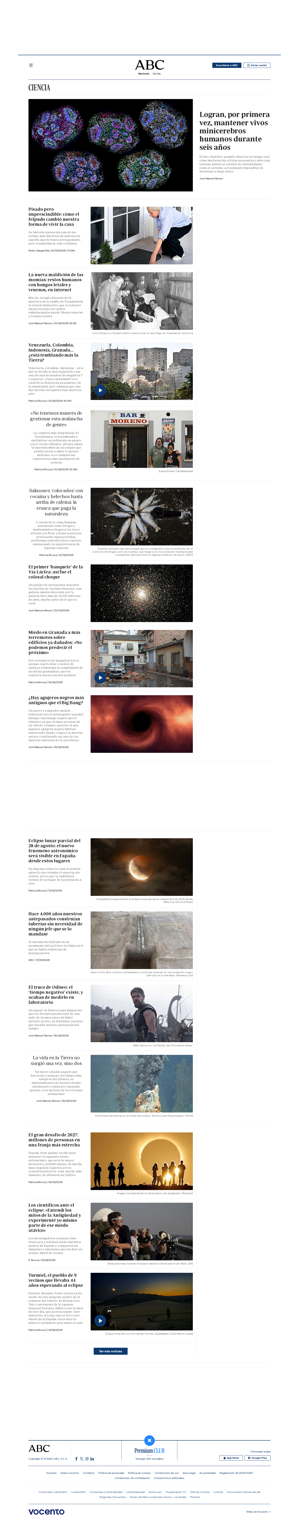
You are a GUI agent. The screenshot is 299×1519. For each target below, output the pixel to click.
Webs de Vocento (257, 1511)
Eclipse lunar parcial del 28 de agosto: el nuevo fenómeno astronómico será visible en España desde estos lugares (54, 851)
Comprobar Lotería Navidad (106, 1492)
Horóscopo (155, 1492)
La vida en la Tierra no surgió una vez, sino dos (56, 1060)
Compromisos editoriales (169, 1478)
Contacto (89, 1473)
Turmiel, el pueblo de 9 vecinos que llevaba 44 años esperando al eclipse (55, 1280)
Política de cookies (139, 1473)
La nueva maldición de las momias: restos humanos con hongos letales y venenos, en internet (55, 282)
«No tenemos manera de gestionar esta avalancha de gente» (56, 419)
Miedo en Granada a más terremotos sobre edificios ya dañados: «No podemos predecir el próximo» (55, 642)
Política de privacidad (111, 1473)
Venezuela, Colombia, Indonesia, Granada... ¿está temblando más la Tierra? (53, 352)
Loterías (218, 1492)
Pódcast (195, 1497)
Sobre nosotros (70, 1473)
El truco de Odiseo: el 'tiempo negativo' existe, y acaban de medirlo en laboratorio (55, 994)
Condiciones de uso (167, 1473)
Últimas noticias (200, 1492)
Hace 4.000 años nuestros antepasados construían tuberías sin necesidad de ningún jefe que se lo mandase (55, 924)
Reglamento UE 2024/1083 (236, 1473)
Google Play (259, 1458)
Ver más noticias (110, 1351)
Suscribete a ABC (227, 65)
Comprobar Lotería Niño (53, 1492)
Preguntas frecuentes (112, 1497)
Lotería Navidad (135, 1492)
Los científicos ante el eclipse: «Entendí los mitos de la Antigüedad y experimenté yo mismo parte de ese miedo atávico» (54, 1217)
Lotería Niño (78, 1492)
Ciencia (39, 87)
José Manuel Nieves (211, 178)
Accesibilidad (207, 1473)
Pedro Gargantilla (39, 250)
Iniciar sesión (259, 65)
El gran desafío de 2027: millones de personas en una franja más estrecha (54, 1140)
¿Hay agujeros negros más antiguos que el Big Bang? (56, 700)
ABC (31, 960)
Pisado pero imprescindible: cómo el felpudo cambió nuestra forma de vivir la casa (53, 216)
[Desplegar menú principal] (31, 65)
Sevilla (156, 73)
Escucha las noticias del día (243, 1492)
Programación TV (176, 1492)
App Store (233, 1458)
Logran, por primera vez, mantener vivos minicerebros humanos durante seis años (234, 131)
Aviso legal (189, 1473)
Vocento (51, 1473)
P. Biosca (34, 1260)
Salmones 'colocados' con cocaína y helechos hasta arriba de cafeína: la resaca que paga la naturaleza (56, 502)
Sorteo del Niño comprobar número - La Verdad (158, 1497)
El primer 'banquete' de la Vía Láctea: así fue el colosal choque (55, 572)
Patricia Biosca (37, 400)
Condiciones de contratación (132, 1478)
